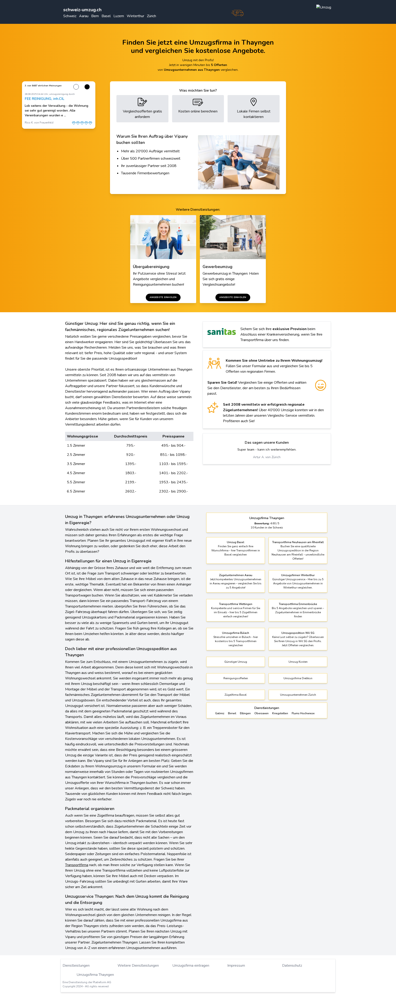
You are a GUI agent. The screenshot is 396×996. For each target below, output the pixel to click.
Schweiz (69, 16)
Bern (95, 16)
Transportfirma (76, 864)
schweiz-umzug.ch (82, 10)
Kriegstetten (280, 713)
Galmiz (219, 713)
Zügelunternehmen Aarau (235, 575)
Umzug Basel (235, 542)
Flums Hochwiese (303, 713)
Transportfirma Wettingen (235, 604)
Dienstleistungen (76, 965)
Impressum (236, 965)
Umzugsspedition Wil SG (297, 633)
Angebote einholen (163, 297)
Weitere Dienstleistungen (138, 965)
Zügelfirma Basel (236, 695)
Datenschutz (292, 965)
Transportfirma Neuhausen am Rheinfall (298, 542)
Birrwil (232, 713)
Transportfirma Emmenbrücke (298, 604)
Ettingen (245, 713)
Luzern (118, 16)
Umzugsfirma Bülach (235, 633)
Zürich (151, 16)
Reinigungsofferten (235, 678)
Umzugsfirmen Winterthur (298, 575)
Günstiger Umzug (235, 662)
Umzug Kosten (298, 662)
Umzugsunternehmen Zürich (298, 695)
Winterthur (135, 16)
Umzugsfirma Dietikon (297, 678)
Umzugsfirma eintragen (190, 965)
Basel (106, 16)
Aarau (83, 16)
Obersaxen (261, 713)
